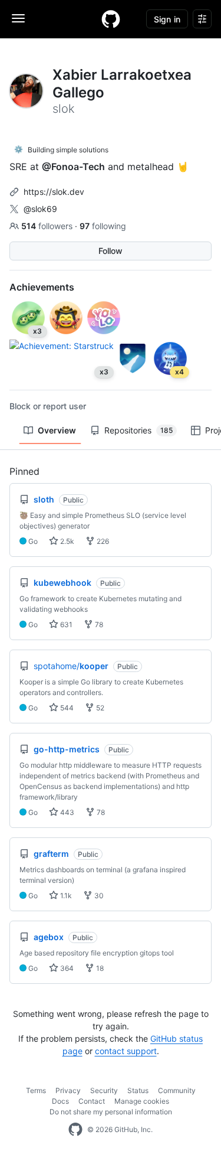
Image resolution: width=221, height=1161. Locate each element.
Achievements (41, 287)
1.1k (65, 895)
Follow (110, 251)
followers (48, 226)
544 (66, 707)
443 (66, 812)
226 (102, 541)
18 (99, 968)
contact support (126, 1051)
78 (98, 624)
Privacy (68, 1090)
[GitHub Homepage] (75, 1129)
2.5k (66, 541)
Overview (57, 430)
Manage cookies (141, 1101)
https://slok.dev (54, 192)
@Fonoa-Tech (73, 166)
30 (98, 895)
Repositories (138, 430)
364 (66, 968)
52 (99, 707)
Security (104, 1090)
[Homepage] (110, 18)
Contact (91, 1101)
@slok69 (40, 209)
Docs (60, 1101)
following (103, 226)
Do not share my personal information (111, 1111)
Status (138, 1090)
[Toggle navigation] (18, 18)
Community (177, 1090)
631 (65, 624)
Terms (36, 1090)
